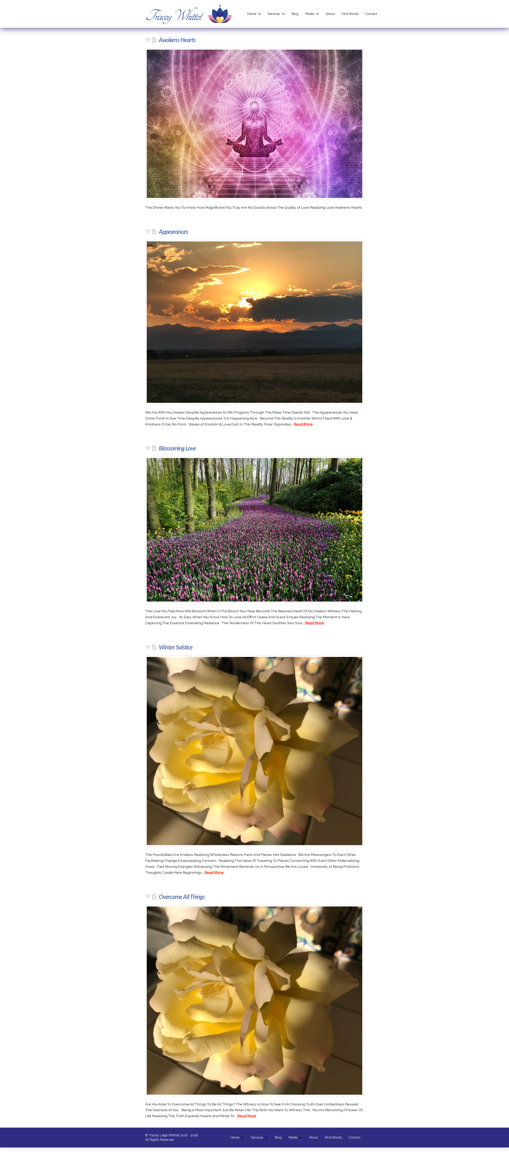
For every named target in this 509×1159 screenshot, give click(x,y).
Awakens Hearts (177, 39)
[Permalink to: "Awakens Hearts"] (254, 124)
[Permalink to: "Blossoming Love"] (254, 530)
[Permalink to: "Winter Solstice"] (254, 751)
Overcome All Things (182, 896)
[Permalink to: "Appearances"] (254, 322)
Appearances (173, 231)
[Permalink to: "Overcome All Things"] (254, 1000)
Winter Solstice (175, 647)
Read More (303, 424)
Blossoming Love (177, 448)
